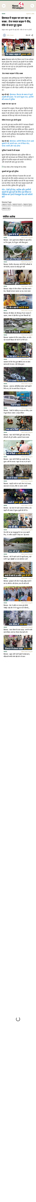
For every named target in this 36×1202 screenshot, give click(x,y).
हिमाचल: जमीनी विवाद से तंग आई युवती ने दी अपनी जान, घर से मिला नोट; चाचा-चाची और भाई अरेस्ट (18, 143)
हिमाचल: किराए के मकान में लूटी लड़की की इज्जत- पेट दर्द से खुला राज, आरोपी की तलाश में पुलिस (18, 97)
